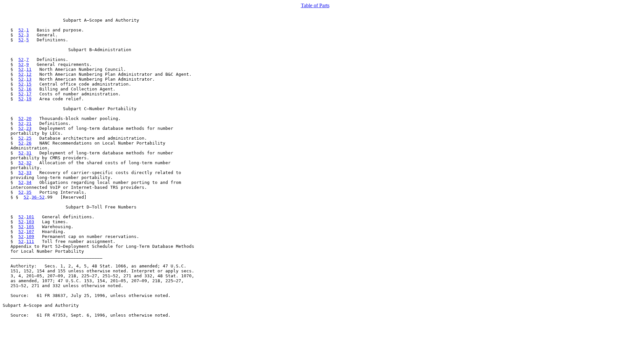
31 (29, 152)
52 (21, 30)
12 (29, 74)
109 (30, 236)
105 (30, 226)
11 (29, 69)
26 (29, 143)
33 (29, 172)
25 (29, 138)
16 (29, 89)
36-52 (38, 197)
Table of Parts (315, 5)
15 (29, 84)
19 (29, 98)
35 (29, 192)
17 (29, 93)
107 (30, 231)
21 (29, 123)
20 (29, 118)
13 (29, 79)
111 (30, 241)
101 (30, 216)
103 (30, 221)
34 (29, 182)
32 (29, 162)
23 (29, 128)
